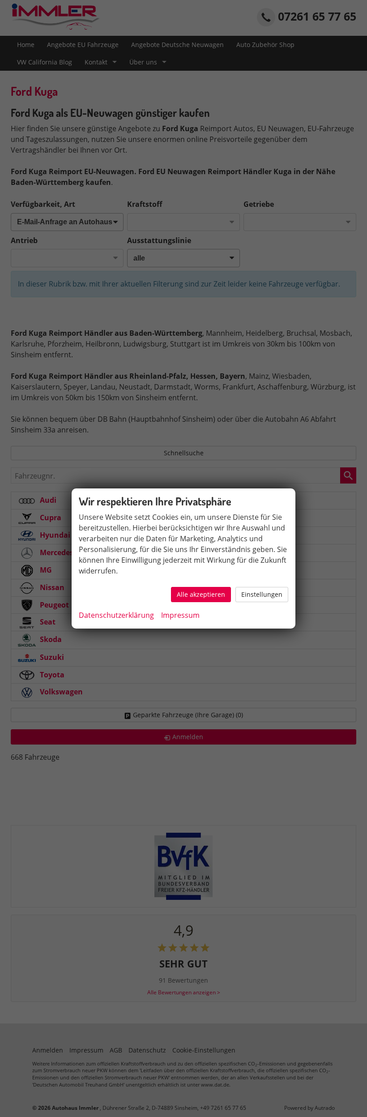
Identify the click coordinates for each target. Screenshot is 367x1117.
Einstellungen (261, 594)
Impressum (180, 615)
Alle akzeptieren (201, 594)
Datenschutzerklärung (116, 615)
